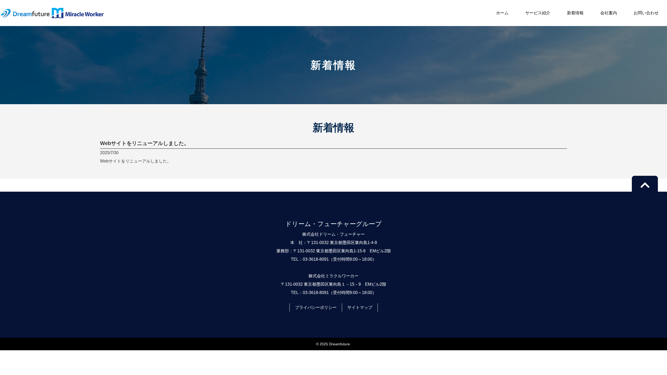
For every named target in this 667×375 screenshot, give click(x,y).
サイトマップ (359, 307)
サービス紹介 (537, 13)
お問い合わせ (646, 13)
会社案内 (608, 13)
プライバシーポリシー (316, 307)
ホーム (502, 13)
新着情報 (575, 13)
